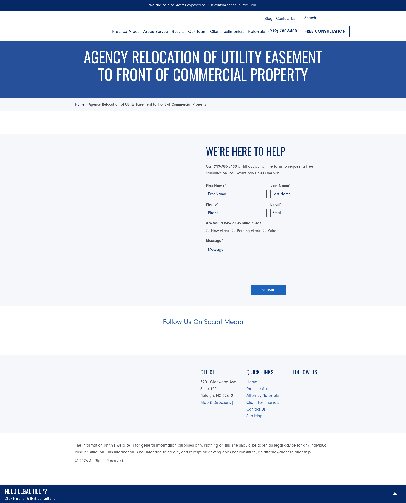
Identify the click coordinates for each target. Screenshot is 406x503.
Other (272, 231)
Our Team (197, 31)
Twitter (201, 337)
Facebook (182, 337)
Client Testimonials (227, 31)
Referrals (256, 31)
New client (220, 231)
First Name (216, 185)
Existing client (248, 231)
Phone (212, 204)
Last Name (280, 185)
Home (80, 104)
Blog (269, 18)
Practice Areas (126, 31)
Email (275, 204)
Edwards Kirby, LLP (80, 24)
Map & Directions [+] (218, 402)
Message (214, 240)
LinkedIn (220, 337)
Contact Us (285, 18)
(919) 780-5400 (282, 31)
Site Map (254, 415)
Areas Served (155, 31)
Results (178, 31)
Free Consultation (325, 31)
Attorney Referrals (262, 395)
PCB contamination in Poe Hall (231, 5)
